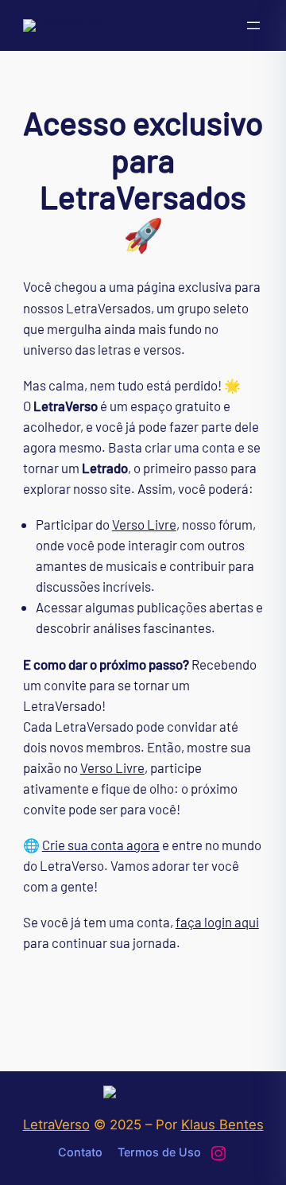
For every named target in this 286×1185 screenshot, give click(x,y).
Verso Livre (144, 524)
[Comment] (16, 14)
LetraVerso (56, 1125)
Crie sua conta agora (101, 845)
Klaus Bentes (222, 1125)
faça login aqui (217, 922)
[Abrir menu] (253, 25)
